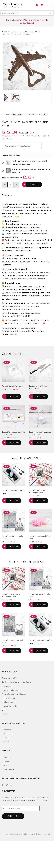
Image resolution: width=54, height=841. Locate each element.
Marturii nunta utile (30, 31)
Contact (5, 738)
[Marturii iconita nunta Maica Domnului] (40, 474)
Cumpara (34, 184)
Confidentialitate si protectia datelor (17, 682)
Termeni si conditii (9, 678)
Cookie (5, 714)
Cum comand (7, 686)
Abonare (13, 816)
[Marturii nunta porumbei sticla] (13, 625)
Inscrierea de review (10, 706)
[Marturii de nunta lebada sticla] (13, 520)
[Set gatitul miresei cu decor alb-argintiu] (13, 417)
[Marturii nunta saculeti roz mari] (40, 520)
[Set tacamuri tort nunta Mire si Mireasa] (40, 371)
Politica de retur (8, 698)
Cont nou (5, 761)
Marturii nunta (15, 31)
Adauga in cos (13, 396)
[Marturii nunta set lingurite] (13, 474)
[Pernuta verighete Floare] (13, 371)
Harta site (6, 742)
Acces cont (6, 757)
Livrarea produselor (10, 690)
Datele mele (7, 765)
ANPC (4, 710)
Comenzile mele (8, 769)
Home (4, 31)
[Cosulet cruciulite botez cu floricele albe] (40, 417)
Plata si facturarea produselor (14, 694)
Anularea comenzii (9, 702)
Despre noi (6, 730)
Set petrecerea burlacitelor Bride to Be (30, 169)
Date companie (8, 734)
